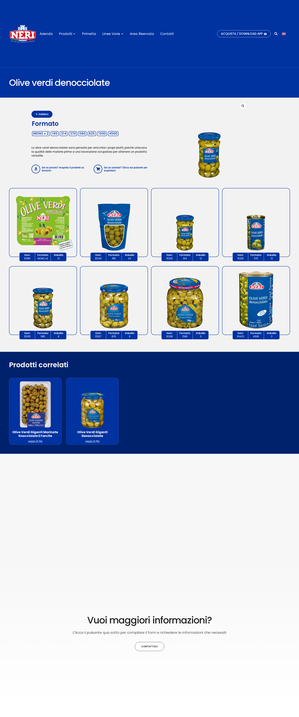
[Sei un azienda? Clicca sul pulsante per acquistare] (98, 169)
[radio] (41, 133)
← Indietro (42, 114)
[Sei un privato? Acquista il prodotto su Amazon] (35, 169)
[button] (67, 34)
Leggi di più (35, 441)
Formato (45, 124)
